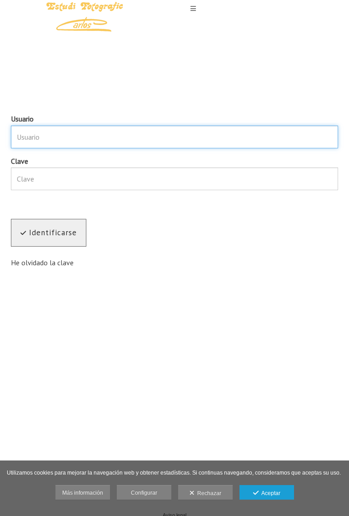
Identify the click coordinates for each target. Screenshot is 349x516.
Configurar (144, 493)
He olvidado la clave (42, 262)
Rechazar (207, 493)
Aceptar (269, 493)
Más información (82, 493)
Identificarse (51, 233)
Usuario (22, 118)
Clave (19, 161)
